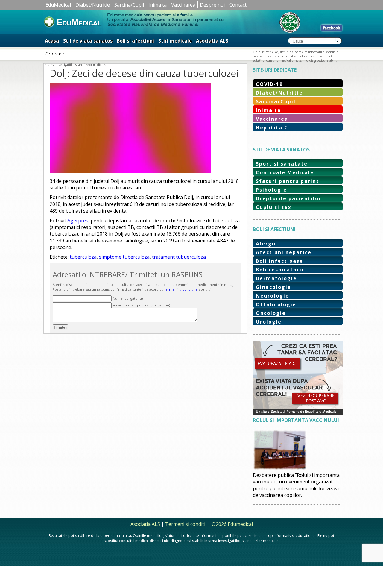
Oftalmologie (276, 304)
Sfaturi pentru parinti (288, 181)
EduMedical (58, 4)
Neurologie (272, 295)
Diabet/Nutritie (92, 4)
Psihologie (271, 189)
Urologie (269, 321)
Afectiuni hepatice (283, 252)
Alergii (266, 243)
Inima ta (157, 4)
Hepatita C (272, 127)
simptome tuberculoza (124, 257)
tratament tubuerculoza (179, 257)
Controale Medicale (285, 172)
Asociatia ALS (212, 40)
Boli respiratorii (280, 269)
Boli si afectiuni (135, 40)
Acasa (52, 40)
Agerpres (77, 220)
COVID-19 (269, 84)
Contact (238, 4)
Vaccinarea (183, 4)
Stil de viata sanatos (88, 40)
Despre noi (212, 4)
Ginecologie (273, 287)
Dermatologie (276, 278)
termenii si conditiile (180, 289)
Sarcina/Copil (129, 4)
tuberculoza (83, 257)
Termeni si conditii (185, 524)
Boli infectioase (279, 261)
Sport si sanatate (282, 163)
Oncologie (271, 313)
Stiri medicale (175, 40)
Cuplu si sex (273, 207)
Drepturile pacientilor (288, 198)
